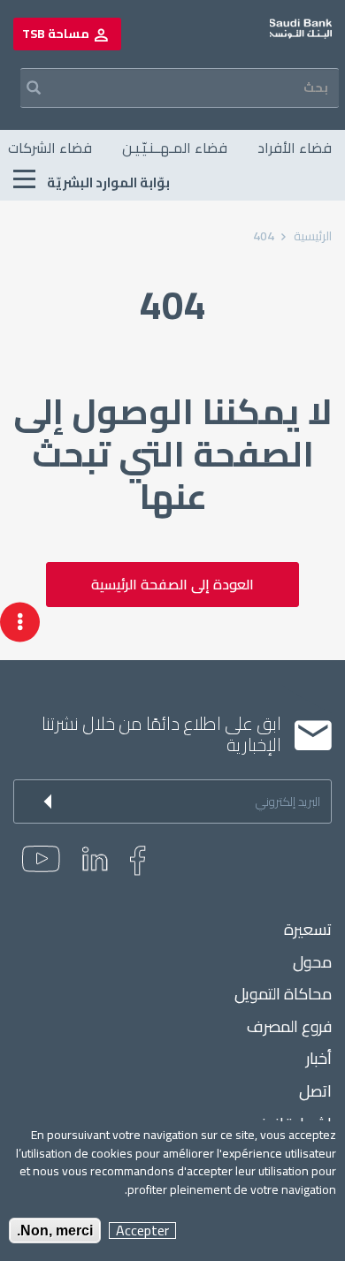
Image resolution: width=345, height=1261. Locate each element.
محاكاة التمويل (283, 994)
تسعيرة (308, 929)
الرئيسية (313, 235)
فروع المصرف (289, 1027)
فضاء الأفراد (294, 147)
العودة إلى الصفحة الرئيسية (172, 584)
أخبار (319, 1058)
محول (312, 962)
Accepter (142, 1230)
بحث (22, 88)
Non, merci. (55, 1230)
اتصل (315, 1091)
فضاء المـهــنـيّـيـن (174, 147)
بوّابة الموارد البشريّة (107, 182)
